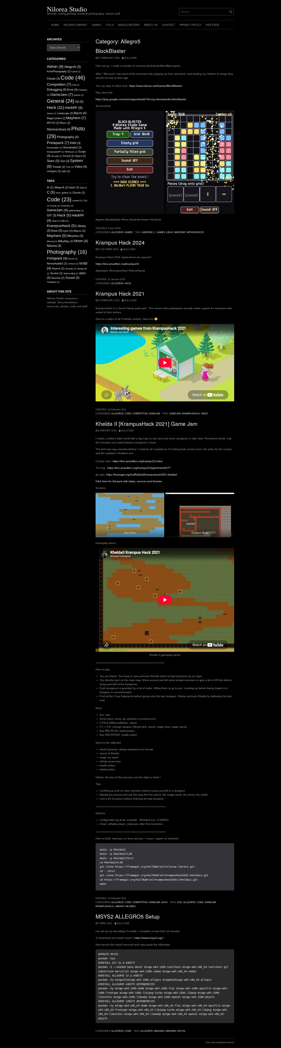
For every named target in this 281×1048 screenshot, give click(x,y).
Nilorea (130, 906)
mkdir (103, 849)
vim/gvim (54, 171)
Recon (73, 259)
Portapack (58, 143)
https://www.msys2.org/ (148, 937)
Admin (55, 66)
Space (80, 155)
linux (169, 232)
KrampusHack (191, 413)
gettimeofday (76, 210)
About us (151, 24)
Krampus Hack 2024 (120, 242)
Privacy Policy (190, 24)
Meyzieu (75, 235)
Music (65, 122)
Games (96, 24)
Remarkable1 (55, 147)
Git (79, 101)
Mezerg (52, 241)
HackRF (74, 108)
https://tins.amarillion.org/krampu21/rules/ (138, 461)
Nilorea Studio (67, 8)
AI (50, 187)
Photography (68, 137)
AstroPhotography (58, 71)
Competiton (140, 413)
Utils (110, 24)
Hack (128, 283)
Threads (58, 166)
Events (55, 206)
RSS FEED (212, 24)
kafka (64, 221)
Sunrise (58, 277)
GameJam (154, 413)
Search (58, 268)
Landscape (65, 113)
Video (204, 413)
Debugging (56, 89)
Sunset (72, 277)
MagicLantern (128, 24)
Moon (81, 241)
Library (119, 906)
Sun (64, 161)
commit (77, 200)
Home (55, 24)
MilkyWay (65, 241)
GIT (51, 215)
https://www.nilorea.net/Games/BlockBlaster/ (155, 85)
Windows (180, 232)
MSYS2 (181, 1031)
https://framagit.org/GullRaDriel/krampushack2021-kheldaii (141, 474)
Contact (168, 24)
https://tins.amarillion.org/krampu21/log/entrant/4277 (139, 467)
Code (128, 413)
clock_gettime (64, 193)
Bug (83, 187)
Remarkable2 (72, 147)
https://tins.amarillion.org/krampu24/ (117, 263)
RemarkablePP (55, 152)
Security (56, 156)
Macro (80, 113)
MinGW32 (159, 1031)
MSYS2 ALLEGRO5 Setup (128, 916)
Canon (75, 71)
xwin (65, 171)
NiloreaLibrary (59, 129)
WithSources (195, 232)
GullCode (130, 58)
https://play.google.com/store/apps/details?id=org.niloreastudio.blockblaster (141, 99)
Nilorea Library (75, 24)
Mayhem (76, 118)
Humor (51, 113)
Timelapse (53, 282)
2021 (179, 902)
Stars (53, 161)
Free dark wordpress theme (220, 1042)
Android (147, 232)
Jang (56, 221)
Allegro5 (117, 232)
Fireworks (67, 206)
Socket (68, 155)
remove (73, 264)
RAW (75, 143)
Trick (70, 167)
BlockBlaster (111, 50)
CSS (75, 85)
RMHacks (71, 152)
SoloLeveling (70, 273)
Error (72, 89)
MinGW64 (171, 1031)
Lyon (68, 230)
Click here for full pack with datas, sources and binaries (129, 481)
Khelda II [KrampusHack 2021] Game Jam (146, 423)
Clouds (53, 78)
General (60, 101)
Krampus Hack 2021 (120, 293)
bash (74, 187)
